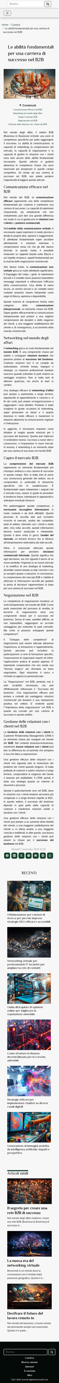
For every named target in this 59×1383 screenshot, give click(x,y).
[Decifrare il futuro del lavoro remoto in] (29, 1296)
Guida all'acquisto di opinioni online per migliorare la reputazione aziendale (25, 1010)
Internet (29, 1366)
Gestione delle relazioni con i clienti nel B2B (27, 124)
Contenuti (29, 105)
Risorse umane (29, 1362)
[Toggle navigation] (7, 13)
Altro (29, 1375)
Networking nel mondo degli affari (27, 113)
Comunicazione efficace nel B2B (27, 109)
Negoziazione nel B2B (27, 120)
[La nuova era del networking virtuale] (29, 1243)
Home (5, 25)
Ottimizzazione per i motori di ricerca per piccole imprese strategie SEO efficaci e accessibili (28, 918)
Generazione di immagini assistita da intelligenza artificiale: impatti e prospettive (28, 1149)
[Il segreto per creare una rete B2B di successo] (29, 1191)
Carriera (15, 25)
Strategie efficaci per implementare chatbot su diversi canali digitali (27, 1103)
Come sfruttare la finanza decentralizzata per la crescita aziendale (26, 1057)
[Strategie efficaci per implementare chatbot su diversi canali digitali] (29, 1081)
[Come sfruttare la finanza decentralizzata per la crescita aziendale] (29, 1035)
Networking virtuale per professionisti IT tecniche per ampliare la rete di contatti (26, 964)
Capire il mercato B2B (27, 117)
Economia (29, 1371)
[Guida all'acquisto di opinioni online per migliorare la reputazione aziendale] (29, 988)
